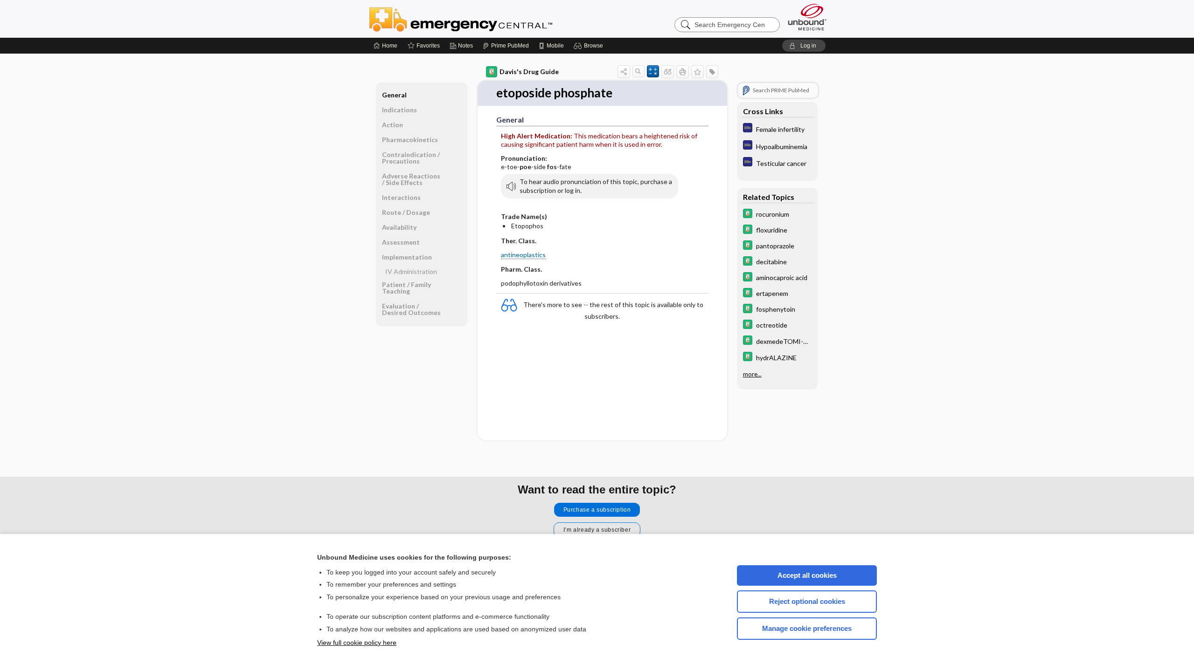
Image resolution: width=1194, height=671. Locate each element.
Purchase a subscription (597, 510)
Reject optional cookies (807, 601)
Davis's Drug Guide (529, 71)
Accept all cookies (807, 575)
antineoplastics (523, 255)
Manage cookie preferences (807, 628)
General (394, 95)
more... (752, 374)
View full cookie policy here (356, 642)
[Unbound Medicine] (807, 17)
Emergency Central (485, 19)
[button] (590, 46)
